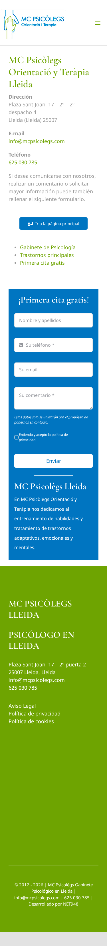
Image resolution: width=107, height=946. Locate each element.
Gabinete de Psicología (48, 247)
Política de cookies (31, 721)
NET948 (70, 904)
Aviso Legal (22, 705)
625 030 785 (23, 162)
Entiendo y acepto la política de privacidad (43, 437)
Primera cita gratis (42, 262)
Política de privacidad (34, 713)
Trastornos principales (47, 254)
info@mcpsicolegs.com (37, 141)
